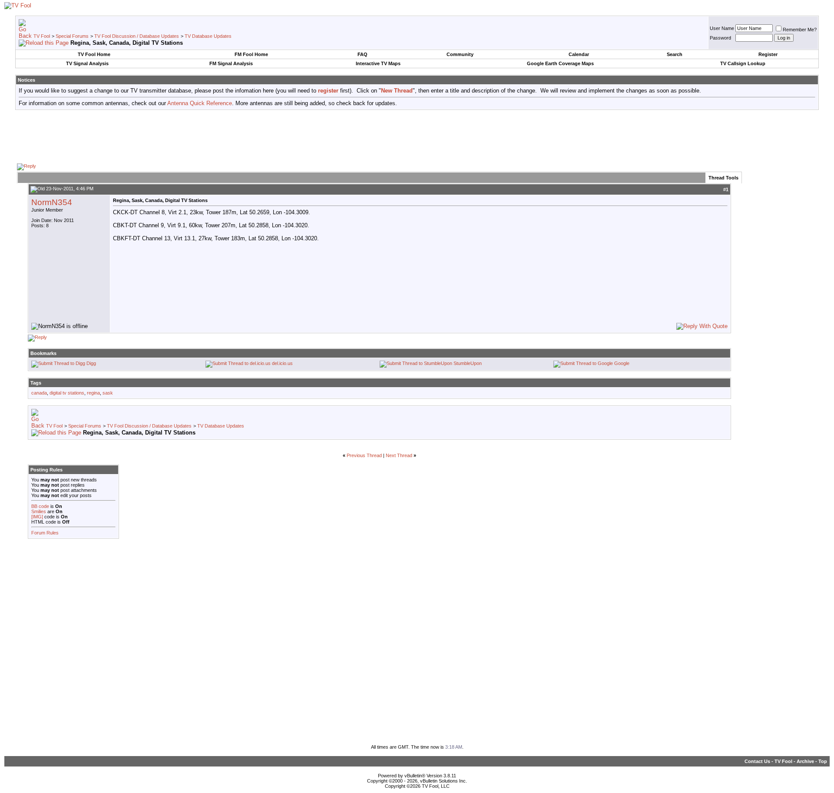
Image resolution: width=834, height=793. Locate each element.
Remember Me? (800, 29)
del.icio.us (282, 363)
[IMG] (37, 516)
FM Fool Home (251, 54)
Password (720, 37)
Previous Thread (364, 455)
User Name (722, 28)
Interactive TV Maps (378, 63)
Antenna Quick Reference (199, 103)
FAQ (362, 54)
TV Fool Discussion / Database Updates (136, 36)
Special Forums (72, 36)
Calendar (579, 54)
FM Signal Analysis (231, 63)
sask (108, 392)
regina (93, 392)
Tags (35, 382)
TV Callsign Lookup (742, 63)
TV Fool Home (94, 54)
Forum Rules (45, 532)
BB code (40, 506)
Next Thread (399, 455)
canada (39, 392)
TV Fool (41, 36)
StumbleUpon (467, 363)
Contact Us (757, 761)
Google (621, 363)
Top (822, 761)
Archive (805, 761)
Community (460, 54)
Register (768, 54)
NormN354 (51, 202)
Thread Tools (723, 177)
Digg (91, 363)
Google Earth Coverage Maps (560, 63)
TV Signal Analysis (87, 63)
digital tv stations (67, 392)
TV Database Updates (208, 36)
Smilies (38, 511)
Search (674, 54)
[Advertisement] (417, 136)
